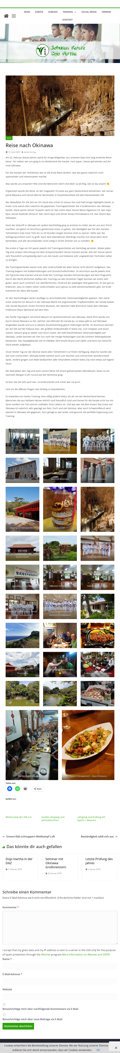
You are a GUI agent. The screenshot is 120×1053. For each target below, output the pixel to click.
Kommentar (10, 907)
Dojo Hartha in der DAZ (19, 861)
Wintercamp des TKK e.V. (19, 817)
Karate (39, 11)
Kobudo (53, 11)
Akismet (45, 954)
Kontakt (67, 19)
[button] (74, 12)
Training (68, 11)
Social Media (89, 11)
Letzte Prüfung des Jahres (99, 861)
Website (7, 989)
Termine (106, 11)
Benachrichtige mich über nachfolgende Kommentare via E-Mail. (40, 1009)
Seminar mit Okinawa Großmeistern (55, 863)
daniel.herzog (30, 152)
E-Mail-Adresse (12, 974)
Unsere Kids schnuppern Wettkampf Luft (30, 836)
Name (7, 959)
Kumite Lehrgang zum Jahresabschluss (53, 819)
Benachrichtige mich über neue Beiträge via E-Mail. (32, 1019)
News (27, 11)
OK (98, 1050)
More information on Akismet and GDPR (86, 954)
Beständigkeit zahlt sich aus (97, 836)
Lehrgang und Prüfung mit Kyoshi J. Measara (91, 819)
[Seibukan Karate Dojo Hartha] (6, 16)
